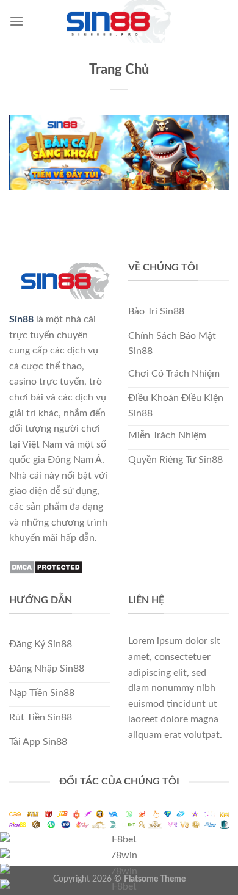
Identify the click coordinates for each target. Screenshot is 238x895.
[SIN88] (119, 21)
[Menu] (16, 21)
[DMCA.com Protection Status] (46, 566)
